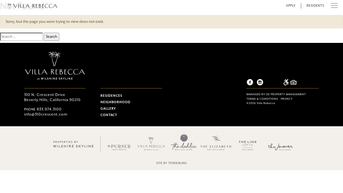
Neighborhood (115, 102)
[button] (334, 6)
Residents (315, 6)
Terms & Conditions (262, 99)
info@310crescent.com (46, 114)
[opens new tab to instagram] (261, 82)
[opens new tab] (73, 144)
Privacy (287, 99)
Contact (108, 115)
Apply (291, 6)
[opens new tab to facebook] (251, 82)
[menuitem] (131, 95)
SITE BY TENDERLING (171, 163)
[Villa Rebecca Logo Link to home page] (32, 5)
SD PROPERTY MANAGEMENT (286, 94)
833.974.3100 (43, 109)
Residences (111, 96)
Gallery (108, 108)
